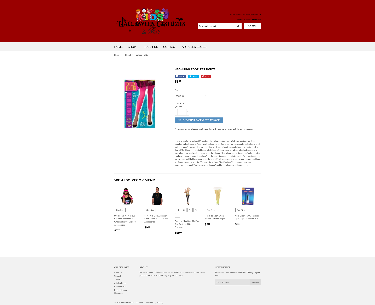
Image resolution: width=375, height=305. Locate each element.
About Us (151, 46)
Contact (170, 46)
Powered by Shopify (154, 302)
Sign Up (255, 282)
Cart (255, 26)
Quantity (178, 106)
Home (118, 46)
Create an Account (253, 19)
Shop (132, 46)
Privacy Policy (120, 286)
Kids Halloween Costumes (132, 302)
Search (117, 279)
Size (177, 90)
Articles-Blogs (194, 46)
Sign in (240, 19)
